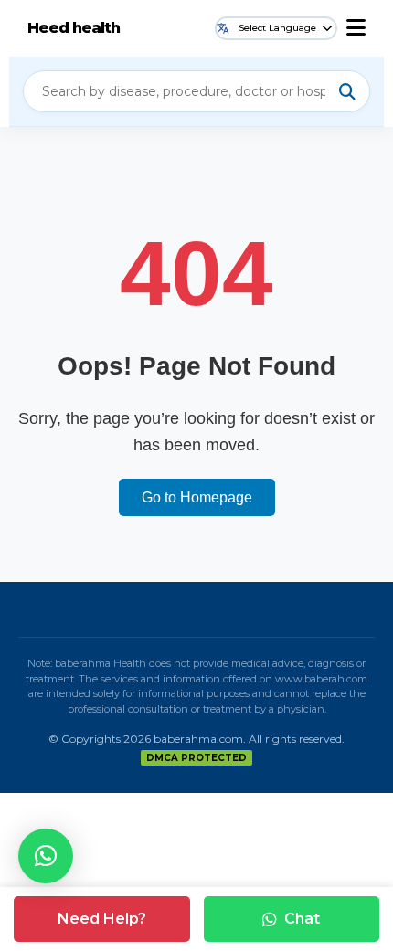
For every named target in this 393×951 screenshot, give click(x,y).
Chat (302, 918)
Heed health (73, 28)
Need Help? (102, 918)
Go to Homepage (197, 497)
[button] (45, 856)
